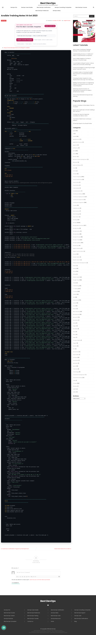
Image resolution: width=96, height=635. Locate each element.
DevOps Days (76, 228)
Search (91, 16)
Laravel (74, 303)
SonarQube (75, 360)
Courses (75, 205)
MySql (74, 323)
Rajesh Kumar (67, 20)
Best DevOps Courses (81, 7)
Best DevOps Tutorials (32, 618)
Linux (74, 305)
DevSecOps (75, 245)
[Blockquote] (28, 576)
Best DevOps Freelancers (42, 10)
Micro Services (76, 311)
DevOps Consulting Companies (63, 7)
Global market (76, 277)
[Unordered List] (26, 576)
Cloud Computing (77, 176)
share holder (76, 354)
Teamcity (75, 369)
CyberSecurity (76, 208)
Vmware (75, 383)
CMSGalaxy (44, 630)
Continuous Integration (78, 202)
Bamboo (75, 156)
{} (33, 576)
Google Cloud (76, 280)
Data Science (76, 211)
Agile (74, 130)
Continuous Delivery (77, 194)
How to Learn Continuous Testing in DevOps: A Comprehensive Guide (82, 50)
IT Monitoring (76, 285)
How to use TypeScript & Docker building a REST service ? (84, 110)
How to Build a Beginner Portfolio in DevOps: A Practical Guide (82, 59)
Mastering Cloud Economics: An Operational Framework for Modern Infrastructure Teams (82, 90)
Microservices (76, 314)
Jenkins (74, 294)
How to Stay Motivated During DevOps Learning (83, 95)
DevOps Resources (56, 618)
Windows (75, 386)
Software (75, 357)
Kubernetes (75, 300)
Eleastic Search (76, 260)
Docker (74, 254)
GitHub (74, 268)
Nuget (74, 337)
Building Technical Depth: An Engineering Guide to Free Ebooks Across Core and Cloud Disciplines (83, 84)
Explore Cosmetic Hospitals (25, 39)
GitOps (74, 274)
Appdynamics (76, 139)
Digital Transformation (78, 251)
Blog (75, 621)
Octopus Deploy (76, 340)
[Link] (32, 576)
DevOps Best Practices (78, 225)
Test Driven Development (79, 374)
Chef (74, 168)
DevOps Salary (57, 10)
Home (52, 621)
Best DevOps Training (32, 615)
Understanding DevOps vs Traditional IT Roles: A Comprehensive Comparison (83, 54)
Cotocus (48, 632)
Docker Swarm (76, 257)
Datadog (75, 219)
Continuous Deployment (78, 196)
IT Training (75, 288)
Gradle (74, 283)
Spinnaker (75, 363)
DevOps (4, 20)
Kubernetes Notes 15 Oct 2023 (62, 548)
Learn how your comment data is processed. (40, 579)
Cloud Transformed (77, 179)
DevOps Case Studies (27, 7)
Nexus (74, 334)
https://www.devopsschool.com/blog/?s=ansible (17, 47)
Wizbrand (49, 631)
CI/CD (74, 171)
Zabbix (74, 392)
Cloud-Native (76, 185)
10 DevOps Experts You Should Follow (82, 123)
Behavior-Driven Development (80, 159)
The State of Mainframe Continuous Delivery (82, 119)
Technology (75, 371)
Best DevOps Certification (44, 7)
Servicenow (75, 351)
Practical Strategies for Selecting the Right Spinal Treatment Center (84, 68)
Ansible (74, 136)
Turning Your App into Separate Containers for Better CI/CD (81, 115)
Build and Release (77, 165)
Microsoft (75, 317)
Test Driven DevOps (77, 377)
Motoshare (75, 320)
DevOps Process (76, 237)
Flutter (74, 265)
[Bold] (17, 576)
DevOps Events (76, 231)
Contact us (30, 621)
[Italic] (19, 576)
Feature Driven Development (79, 262)
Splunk (74, 366)
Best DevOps (48, 3)
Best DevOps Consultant (10, 621)
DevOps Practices (8, 618)
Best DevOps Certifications (81, 618)
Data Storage (76, 214)
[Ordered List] (24, 576)
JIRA (74, 297)
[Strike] (23, 576)
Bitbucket (75, 162)
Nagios (74, 326)
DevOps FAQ (14, 7)
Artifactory (75, 148)
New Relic (75, 328)
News (74, 331)
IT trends (75, 291)
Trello (74, 380)
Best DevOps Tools (55, 615)
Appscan (75, 145)
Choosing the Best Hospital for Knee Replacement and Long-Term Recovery (83, 78)
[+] (35, 576)
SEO (74, 349)
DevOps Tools (76, 239)
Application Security (77, 142)
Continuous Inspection (78, 199)
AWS (74, 150)
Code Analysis (76, 188)
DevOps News (76, 234)
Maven (74, 308)
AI (73, 133)
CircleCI (75, 173)
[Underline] (21, 576)
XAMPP (74, 389)
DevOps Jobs (77, 615)
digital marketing (77, 248)
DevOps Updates (77, 242)
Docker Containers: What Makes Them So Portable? (83, 106)
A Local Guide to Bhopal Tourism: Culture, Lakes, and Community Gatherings (83, 63)
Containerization (77, 191)
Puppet (74, 343)
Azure (74, 153)
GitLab (74, 271)
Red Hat (75, 346)
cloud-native (76, 182)
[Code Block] (30, 576)
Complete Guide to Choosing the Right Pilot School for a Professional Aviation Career (83, 73)
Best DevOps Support (79, 612)
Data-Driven (76, 216)
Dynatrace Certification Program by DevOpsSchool (15, 548)
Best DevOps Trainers (9, 615)
